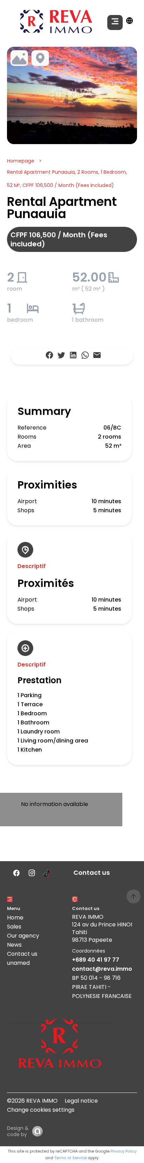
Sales (14, 927)
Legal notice (81, 1101)
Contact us (22, 954)
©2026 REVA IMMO (32, 1101)
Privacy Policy (123, 1151)
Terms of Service (70, 1158)
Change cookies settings (40, 1110)
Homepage (20, 160)
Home (15, 918)
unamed (18, 963)
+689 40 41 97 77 (95, 960)
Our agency (23, 936)
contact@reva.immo (102, 969)
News (14, 945)
